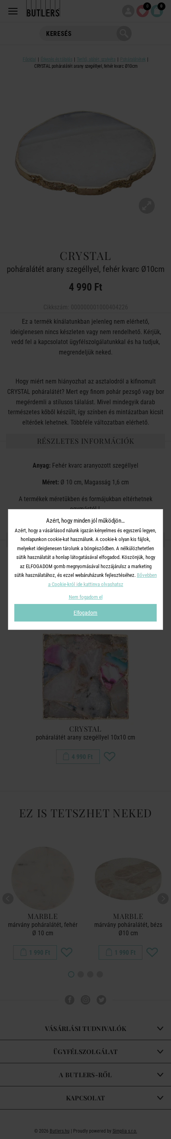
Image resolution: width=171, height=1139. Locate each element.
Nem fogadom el (86, 597)
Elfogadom (85, 613)
